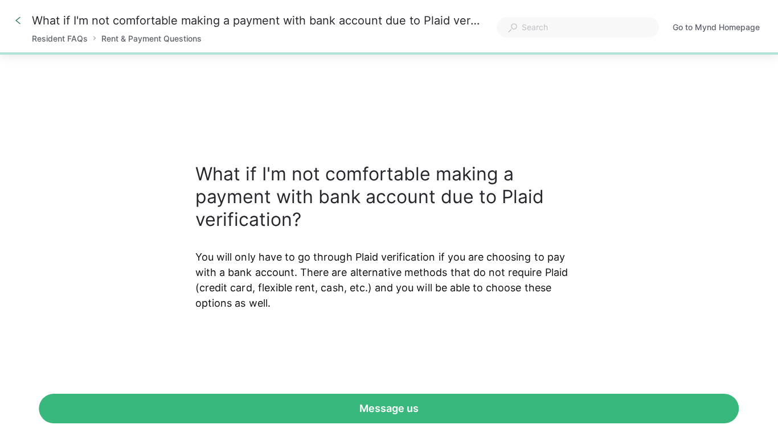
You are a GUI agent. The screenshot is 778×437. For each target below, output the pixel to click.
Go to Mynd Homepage (716, 28)
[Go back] (18, 20)
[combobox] (578, 27)
